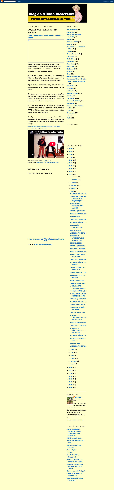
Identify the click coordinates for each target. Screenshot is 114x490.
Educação (70, 66)
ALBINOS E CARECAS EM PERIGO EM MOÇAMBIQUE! (78, 199)
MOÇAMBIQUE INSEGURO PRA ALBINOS (42, 31)
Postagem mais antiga (56, 239)
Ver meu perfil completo (75, 420)
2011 (70, 382)
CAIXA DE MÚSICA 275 (78, 222)
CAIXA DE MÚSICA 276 (78, 193)
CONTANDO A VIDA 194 (78, 322)
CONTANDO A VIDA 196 (78, 251)
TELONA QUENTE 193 (77, 283)
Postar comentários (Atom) (43, 244)
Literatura (70, 91)
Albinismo (70, 32)
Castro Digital (71, 450)
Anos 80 (69, 44)
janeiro (73, 364)
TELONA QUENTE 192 (77, 312)
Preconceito (71, 98)
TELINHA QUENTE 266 (78, 325)
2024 (70, 154)
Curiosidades (71, 59)
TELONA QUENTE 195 (77, 211)
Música (69, 96)
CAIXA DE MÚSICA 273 (78, 301)
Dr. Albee (78, 397)
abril (72, 355)
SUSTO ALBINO (75, 230)
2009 (70, 387)
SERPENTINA (75, 343)
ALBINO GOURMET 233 (78, 304)
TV (68, 115)
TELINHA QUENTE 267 (78, 299)
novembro (74, 180)
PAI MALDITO (75, 216)
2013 (70, 376)
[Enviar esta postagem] (49, 160)
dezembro (74, 177)
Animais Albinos (72, 42)
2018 (70, 171)
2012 (70, 379)
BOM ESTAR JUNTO (77, 280)
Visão (69, 118)
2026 (70, 148)
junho (73, 349)
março (73, 358)
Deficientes (70, 61)
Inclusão (70, 88)
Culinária (70, 56)
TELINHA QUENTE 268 (78, 259)
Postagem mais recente (35, 239)
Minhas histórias (72, 93)
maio (72, 352)
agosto (73, 188)
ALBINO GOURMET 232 (78, 346)
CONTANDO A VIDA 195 (78, 291)
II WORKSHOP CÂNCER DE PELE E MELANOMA (78, 330)
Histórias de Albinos (73, 76)
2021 (70, 163)
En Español (71, 69)
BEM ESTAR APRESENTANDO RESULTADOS (77, 238)
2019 (70, 168)
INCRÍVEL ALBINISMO (77, 249)
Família (69, 71)
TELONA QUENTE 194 (77, 246)
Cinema (69, 51)
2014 (70, 373)
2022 (70, 160)
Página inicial (46, 239)
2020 (70, 166)
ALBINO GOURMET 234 (78, 272)
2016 (70, 367)
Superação (70, 103)
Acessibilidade (72, 29)
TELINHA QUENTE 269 (78, 219)
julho (72, 191)
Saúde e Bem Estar (73, 101)
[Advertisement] (41, 225)
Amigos (69, 39)
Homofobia (70, 86)
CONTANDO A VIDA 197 (78, 214)
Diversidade (71, 64)
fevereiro (74, 361)
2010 (70, 384)
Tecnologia (70, 113)
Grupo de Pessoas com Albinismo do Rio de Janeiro (75, 466)
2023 (70, 157)
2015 (70, 370)
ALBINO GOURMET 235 (78, 233)
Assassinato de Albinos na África (48, 162)
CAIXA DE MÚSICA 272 (78, 335)
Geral (68, 74)
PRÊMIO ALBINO (76, 243)
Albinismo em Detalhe (74, 438)
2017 (70, 174)
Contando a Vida (72, 54)
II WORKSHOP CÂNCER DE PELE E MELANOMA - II (78, 317)
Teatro (69, 110)
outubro (73, 182)
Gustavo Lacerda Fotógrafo (76, 471)
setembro (74, 185)
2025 (70, 151)
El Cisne (69, 452)
